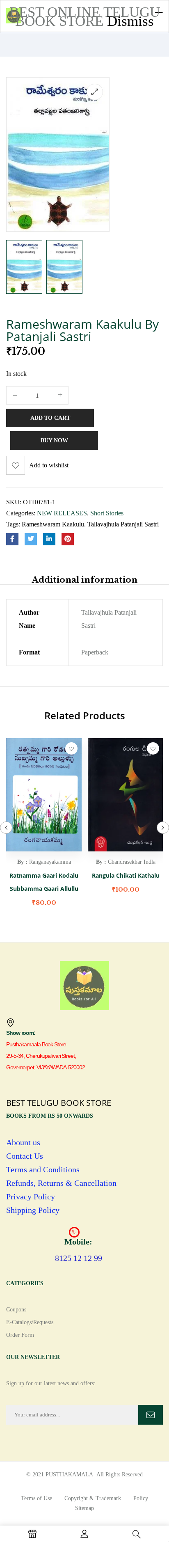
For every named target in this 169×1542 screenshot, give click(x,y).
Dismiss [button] (130, 21)
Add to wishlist (49, 465)
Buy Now (54, 440)
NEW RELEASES (62, 513)
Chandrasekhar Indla (131, 862)
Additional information (84, 579)
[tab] (84, 579)
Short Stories (106, 513)
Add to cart (50, 418)
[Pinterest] (68, 539)
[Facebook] (12, 539)
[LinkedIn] (49, 539)
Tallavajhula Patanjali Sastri (123, 524)
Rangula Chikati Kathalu (126, 875)
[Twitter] (31, 539)
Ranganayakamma (50, 862)
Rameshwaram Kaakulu (53, 524)
